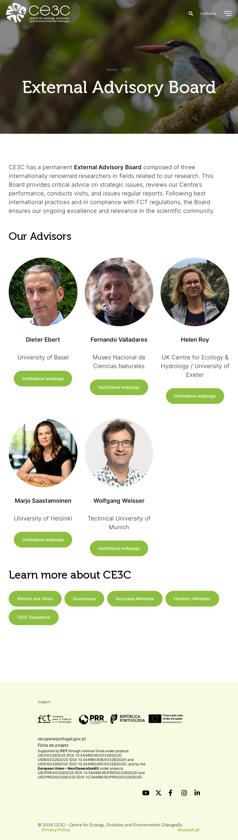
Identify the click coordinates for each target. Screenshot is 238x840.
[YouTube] (145, 793)
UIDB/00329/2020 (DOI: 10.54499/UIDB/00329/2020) (82, 759)
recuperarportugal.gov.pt (62, 738)
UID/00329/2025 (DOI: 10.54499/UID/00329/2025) (79, 755)
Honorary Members (192, 598)
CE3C (126, 69)
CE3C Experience (33, 617)
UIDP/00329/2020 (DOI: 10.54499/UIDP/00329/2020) (82, 764)
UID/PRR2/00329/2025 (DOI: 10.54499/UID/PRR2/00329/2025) (90, 777)
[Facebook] (171, 793)
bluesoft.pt (188, 829)
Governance (84, 598)
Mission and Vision (35, 598)
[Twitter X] (158, 793)
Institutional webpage (43, 378)
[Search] (191, 13)
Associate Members (135, 598)
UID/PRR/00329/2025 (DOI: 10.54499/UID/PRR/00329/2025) (88, 773)
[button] (227, 13)
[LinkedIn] (197, 793)
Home (112, 69)
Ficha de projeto (53, 745)
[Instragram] (184, 793)
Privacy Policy (56, 829)
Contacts (208, 13)
